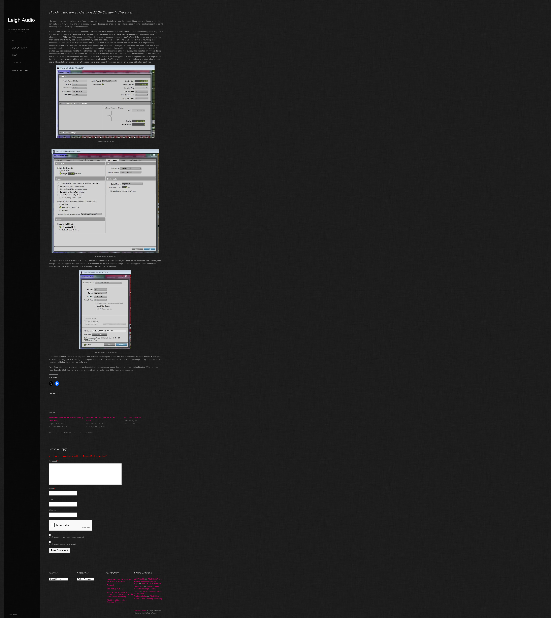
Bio (13, 40)
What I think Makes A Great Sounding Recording (117, 601)
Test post (110, 585)
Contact (16, 63)
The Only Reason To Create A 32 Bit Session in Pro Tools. (119, 580)
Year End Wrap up (132, 418)
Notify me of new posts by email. (62, 544)
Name (52, 489)
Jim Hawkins (139, 586)
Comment (53, 461)
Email (52, 499)
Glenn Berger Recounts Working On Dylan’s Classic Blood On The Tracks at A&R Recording (120, 594)
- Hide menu (12, 614)
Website (52, 510)
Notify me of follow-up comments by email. (66, 537)
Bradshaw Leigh (140, 596)
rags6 (136, 584)
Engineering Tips (84, 432)
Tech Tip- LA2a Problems (151, 584)
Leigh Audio (21, 20)
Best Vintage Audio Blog (116, 589)
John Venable (139, 579)
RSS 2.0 (90, 432)
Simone (137, 591)
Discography (19, 48)
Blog (14, 55)
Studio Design (20, 70)
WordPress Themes (140, 610)
